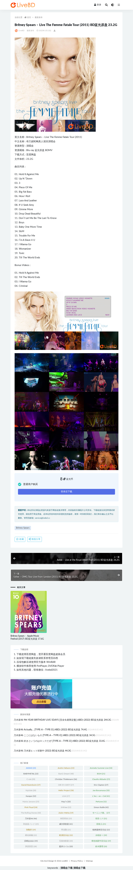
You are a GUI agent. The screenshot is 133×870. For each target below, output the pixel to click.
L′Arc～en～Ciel (101, 796)
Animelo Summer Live (101, 768)
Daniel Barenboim (30, 785)
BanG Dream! (66, 774)
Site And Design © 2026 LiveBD (54, 861)
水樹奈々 (101, 835)
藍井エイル (66, 846)
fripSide (31, 790)
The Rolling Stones (31, 813)
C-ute (31, 779)
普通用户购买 (30, 484)
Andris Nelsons (66, 768)
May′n (66, 802)
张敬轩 (31, 830)
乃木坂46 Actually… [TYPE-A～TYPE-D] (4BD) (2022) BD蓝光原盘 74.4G (50, 730)
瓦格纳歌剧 (66, 841)
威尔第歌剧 (66, 824)
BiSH (101, 774)
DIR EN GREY (66, 785)
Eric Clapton (101, 785)
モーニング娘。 (101, 813)
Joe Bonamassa (101, 790)
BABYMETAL (30, 774)
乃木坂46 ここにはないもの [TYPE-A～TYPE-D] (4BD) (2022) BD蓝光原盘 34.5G (54, 735)
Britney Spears (34, 137)
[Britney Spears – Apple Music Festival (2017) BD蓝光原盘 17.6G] (29, 612)
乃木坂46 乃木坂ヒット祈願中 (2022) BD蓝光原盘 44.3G (42, 751)
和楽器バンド (31, 824)
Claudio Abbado (101, 779)
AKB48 (31, 768)
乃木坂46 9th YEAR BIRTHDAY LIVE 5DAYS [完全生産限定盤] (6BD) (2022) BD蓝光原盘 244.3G (62, 720)
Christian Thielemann (66, 779)
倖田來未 (66, 819)
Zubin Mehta (66, 813)
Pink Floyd (30, 807)
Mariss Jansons (31, 802)
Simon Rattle (101, 807)
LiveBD (21, 31)
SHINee (66, 807)
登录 (99, 5)
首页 (29, 17)
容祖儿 (101, 824)
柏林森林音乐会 (101, 830)
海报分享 (35, 539)
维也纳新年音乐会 (101, 841)
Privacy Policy (77, 861)
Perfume (101, 802)
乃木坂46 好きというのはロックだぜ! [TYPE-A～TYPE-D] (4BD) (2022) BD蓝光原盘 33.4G (59, 741)
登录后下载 (66, 492)
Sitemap (89, 861)
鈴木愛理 (101, 846)
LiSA (66, 796)
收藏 (21, 539)
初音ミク (101, 819)
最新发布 (38, 17)
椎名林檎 (31, 835)
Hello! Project (66, 790)
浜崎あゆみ (31, 841)
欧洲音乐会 (66, 835)
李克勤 (66, 830)
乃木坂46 (31, 819)
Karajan (31, 796)
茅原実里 (31, 846)
